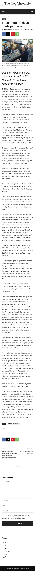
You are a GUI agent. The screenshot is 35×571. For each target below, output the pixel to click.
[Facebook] (4, 34)
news (4, 428)
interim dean (24, 426)
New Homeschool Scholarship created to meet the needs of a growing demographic (9, 455)
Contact (5, 545)
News (8, 16)
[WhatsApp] (17, 34)
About (5, 542)
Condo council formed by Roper (26, 452)
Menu (5, 554)
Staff (4, 557)
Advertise (8, 551)
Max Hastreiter (8, 29)
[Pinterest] (13, 34)
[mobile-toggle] (3, 11)
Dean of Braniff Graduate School (11, 426)
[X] (8, 34)
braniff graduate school (14, 423)
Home (3, 16)
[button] (32, 11)
